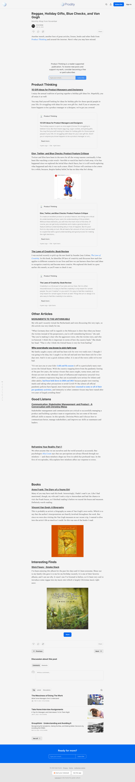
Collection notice (79, 768)
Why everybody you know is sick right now (54, 348)
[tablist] (40, 665)
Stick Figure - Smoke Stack (45, 567)
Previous (39, 651)
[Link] (28, 84)
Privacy (65, 768)
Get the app (77, 773)
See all (35, 738)
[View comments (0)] (38, 32)
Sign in (128, 4)
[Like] (33, 32)
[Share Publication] (111, 4)
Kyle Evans (39, 25)
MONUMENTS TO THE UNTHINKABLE (51, 319)
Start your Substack (62, 773)
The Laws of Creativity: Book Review (50, 251)
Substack (58, 778)
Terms (71, 768)
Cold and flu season (65, 365)
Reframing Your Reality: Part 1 (47, 446)
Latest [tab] (39, 690)
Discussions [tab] (46, 690)
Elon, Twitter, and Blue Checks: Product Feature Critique (60, 153)
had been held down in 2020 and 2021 (58, 380)
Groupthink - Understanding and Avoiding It (51, 723)
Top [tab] (34, 690)
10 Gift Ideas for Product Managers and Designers (57, 89)
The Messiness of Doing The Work (47, 695)
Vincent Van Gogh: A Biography (48, 507)
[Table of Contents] (2, 391)
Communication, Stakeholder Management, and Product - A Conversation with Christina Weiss (62, 405)
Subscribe (118, 4)
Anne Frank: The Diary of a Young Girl (51, 489)
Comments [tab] (36, 665)
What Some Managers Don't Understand (45, 698)
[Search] (106, 4)
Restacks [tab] (44, 665)
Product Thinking (39, 39)
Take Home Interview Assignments (47, 709)
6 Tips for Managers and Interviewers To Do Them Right (51, 712)
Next (97, 651)
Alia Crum (46, 453)
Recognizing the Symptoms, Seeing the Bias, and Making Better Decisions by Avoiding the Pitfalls (58, 727)
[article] (67, 700)
